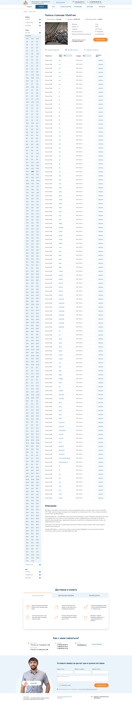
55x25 (32, 446)
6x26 (37, 80)
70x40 (32, 503)
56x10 (27, 458)
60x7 (37, 464)
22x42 (37, 298)
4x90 (27, 41)
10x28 (37, 165)
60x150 (27, 479)
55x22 (27, 446)
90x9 (37, 536)
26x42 (37, 322)
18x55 (37, 262)
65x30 (37, 491)
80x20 (37, 515)
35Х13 (60, 410)
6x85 (27, 99)
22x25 (37, 289)
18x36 (37, 256)
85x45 (32, 533)
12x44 (37, 204)
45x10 (27, 406)
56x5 (32, 452)
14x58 (37, 225)
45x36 (32, 419)
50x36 (32, 437)
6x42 (27, 90)
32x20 (27, 343)
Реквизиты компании (92, 49)
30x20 (37, 340)
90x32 (32, 542)
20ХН (60, 251)
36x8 (27, 370)
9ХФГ (60, 370)
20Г (60, 156)
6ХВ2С (60, 374)
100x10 (27, 554)
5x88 (37, 71)
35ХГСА (61, 295)
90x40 (27, 545)
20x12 (27, 271)
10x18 (32, 162)
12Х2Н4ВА (61, 315)
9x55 (32, 159)
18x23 (32, 250)
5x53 (32, 65)
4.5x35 (37, 53)
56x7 (27, 455)
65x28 (32, 491)
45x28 (27, 416)
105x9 (27, 557)
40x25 (27, 391)
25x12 (37, 310)
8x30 (37, 129)
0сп (60, 60)
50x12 (37, 428)
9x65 (27, 162)
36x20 (37, 376)
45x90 (27, 422)
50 (59, 120)
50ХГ (60, 183)
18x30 (37, 253)
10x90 (37, 177)
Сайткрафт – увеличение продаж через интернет (101, 697)
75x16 (27, 506)
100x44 (37, 554)
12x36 (37, 201)
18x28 (32, 253)
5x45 (37, 62)
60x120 (37, 476)
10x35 (37, 168)
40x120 (37, 394)
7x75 (32, 117)
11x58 (32, 189)
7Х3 (60, 362)
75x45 (27, 515)
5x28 (27, 59)
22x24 (32, 289)
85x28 (37, 527)
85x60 (32, 536)
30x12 (32, 337)
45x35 (27, 419)
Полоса (41, 6)
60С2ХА (61, 354)
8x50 (27, 138)
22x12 (27, 289)
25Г (60, 160)
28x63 (32, 331)
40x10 (37, 382)
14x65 (27, 228)
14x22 (37, 213)
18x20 (32, 247)
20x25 (27, 274)
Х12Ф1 (60, 494)
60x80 (27, 476)
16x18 (27, 231)
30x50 (27, 346)
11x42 (37, 186)
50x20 (37, 397)
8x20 (27, 126)
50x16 (32, 431)
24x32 (37, 304)
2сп (60, 68)
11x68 (32, 192)
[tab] (37, 595)
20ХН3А (61, 275)
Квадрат (29, 6)
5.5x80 (32, 77)
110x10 (32, 560)
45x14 (27, 409)
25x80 (37, 319)
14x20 (32, 213)
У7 (59, 466)
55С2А (60, 339)
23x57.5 (32, 304)
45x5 (32, 400)
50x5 (32, 422)
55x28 (27, 449)
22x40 (32, 298)
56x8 (32, 455)
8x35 (32, 132)
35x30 (27, 361)
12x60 (27, 210)
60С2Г (60, 347)
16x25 (27, 234)
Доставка (90, 6)
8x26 (27, 129)
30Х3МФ (61, 227)
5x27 (37, 56)
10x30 (27, 168)
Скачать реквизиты (97, 644)
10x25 (32, 165)
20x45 (32, 280)
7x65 (37, 114)
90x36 (37, 542)
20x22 (32, 271)
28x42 (32, 328)
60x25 (32, 470)
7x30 (27, 108)
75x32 (27, 512)
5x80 (27, 71)
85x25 (32, 527)
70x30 (32, 500)
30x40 (32, 343)
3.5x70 (37, 38)
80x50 (37, 524)
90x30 (27, 542)
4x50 (27, 47)
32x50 (27, 355)
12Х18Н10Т (62, 454)
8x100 (37, 144)
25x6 (37, 307)
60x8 (27, 467)
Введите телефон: (80, 669)
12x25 (27, 198)
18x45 (37, 259)
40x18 (32, 388)
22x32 (27, 295)
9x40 (32, 153)
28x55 (27, 331)
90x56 (27, 548)
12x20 (32, 195)
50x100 (27, 440)
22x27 (27, 292)
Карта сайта (60, 697)
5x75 (37, 68)
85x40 (27, 533)
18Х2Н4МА (61, 311)
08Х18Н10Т (62, 450)
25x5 (32, 307)
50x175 (27, 443)
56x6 (37, 452)
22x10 (37, 286)
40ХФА (60, 231)
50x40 (37, 437)
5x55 (37, 65)
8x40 (32, 135)
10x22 (27, 165)
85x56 (27, 536)
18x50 (32, 262)
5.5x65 (37, 74)
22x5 (37, 283)
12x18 (27, 195)
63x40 (27, 488)
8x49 (37, 135)
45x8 (32, 403)
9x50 (27, 159)
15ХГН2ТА (61, 299)
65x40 (37, 494)
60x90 (32, 476)
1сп (60, 64)
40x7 (37, 379)
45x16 (32, 409)
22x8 (32, 286)
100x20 (32, 554)
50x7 (27, 425)
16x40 (32, 237)
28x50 (37, 328)
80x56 (27, 527)
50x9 (37, 425)
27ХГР (60, 211)
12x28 (32, 198)
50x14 (27, 431)
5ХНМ (60, 382)
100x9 (37, 551)
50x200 (32, 443)
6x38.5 (27, 87)
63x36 (37, 485)
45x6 (37, 400)
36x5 (27, 367)
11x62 (37, 189)
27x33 (27, 325)
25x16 (32, 313)
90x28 (37, 539)
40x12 (32, 385)
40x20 (37, 388)
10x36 (27, 171)
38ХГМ (60, 203)
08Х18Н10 (61, 446)
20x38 (37, 277)
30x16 (27, 340)
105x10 (32, 557)
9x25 (27, 150)
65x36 (32, 494)
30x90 (37, 346)
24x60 (27, 307)
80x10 (32, 515)
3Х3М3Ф (61, 390)
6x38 (37, 84)
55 (59, 124)
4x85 (32, 53)
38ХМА (60, 223)
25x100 (32, 322)
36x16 (27, 376)
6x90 (32, 99)
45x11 (32, 406)
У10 (60, 474)
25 (59, 100)
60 (59, 128)
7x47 (32, 111)
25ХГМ (60, 199)
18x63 (27, 265)
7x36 (32, 108)
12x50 (32, 207)
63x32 (27, 485)
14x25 (27, 216)
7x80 (37, 117)
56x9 (37, 455)
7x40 (37, 108)
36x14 (37, 373)
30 (59, 104)
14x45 (37, 222)
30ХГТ (60, 195)
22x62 (27, 304)
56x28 (37, 461)
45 (59, 116)
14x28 (37, 216)
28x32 (32, 325)
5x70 (32, 68)
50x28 (27, 434)
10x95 (27, 180)
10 (59, 88)
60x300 (27, 482)
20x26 (32, 274)
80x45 (32, 524)
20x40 (27, 280)
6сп (60, 84)
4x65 (32, 50)
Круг (53, 6)
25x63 (32, 319)
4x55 (37, 47)
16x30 (37, 234)
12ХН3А (61, 271)
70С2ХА (61, 358)
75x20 (32, 506)
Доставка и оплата (73, 49)
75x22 (37, 506)
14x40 (27, 222)
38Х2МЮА (61, 327)
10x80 (32, 177)
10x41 (37, 171)
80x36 (37, 521)
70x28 (27, 500)
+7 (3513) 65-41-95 (62, 648)
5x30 (32, 59)
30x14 (37, 337)
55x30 (32, 449)
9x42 (27, 156)
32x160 (32, 355)
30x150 (37, 349)
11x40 (32, 186)
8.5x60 (27, 147)
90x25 (32, 539)
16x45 (27, 240)
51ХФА (60, 239)
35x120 (32, 364)
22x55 (37, 301)
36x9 (32, 370)
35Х (60, 140)
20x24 (37, 271)
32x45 (37, 352)
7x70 (27, 117)
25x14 (27, 313)
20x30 (27, 277)
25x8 (27, 310)
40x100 (32, 394)
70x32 (37, 500)
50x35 (27, 437)
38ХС (60, 219)
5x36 (37, 59)
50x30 (32, 434)
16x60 (37, 240)
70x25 (37, 497)
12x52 (37, 207)
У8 (59, 470)
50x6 (37, 422)
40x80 (27, 394)
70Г (60, 335)
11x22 (32, 183)
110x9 (27, 560)
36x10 (37, 370)
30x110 (32, 349)
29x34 (37, 331)
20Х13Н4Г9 (62, 422)
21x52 (32, 283)
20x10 (37, 268)
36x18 (32, 376)
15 (59, 92)
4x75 (27, 53)
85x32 (32, 530)
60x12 (32, 467)
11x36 (27, 186)
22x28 (32, 292)
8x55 (32, 138)
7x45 (27, 111)
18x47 (27, 262)
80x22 (27, 518)
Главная (25, 11)
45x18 (37, 409)
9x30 (37, 150)
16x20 (32, 231)
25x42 (27, 316)
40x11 (27, 385)
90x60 (32, 548)
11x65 (27, 192)
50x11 (32, 428)
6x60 (32, 93)
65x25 (27, 491)
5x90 (27, 74)
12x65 (32, 210)
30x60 (32, 346)
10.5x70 (37, 180)
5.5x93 (37, 77)
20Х (60, 136)
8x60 (37, 138)
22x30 (37, 292)
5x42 (32, 62)
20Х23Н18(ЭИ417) (63, 462)
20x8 (32, 268)
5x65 (27, 68)
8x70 (32, 141)
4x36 (37, 41)
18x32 (27, 256)
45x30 (32, 416)
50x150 (32, 440)
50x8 (32, 425)
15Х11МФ (61, 398)
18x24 (37, 250)
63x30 (37, 482)
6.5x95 (32, 102)
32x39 (27, 352)
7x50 (37, 111)
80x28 (37, 518)
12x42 (32, 204)
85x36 (37, 530)
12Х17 (60, 442)
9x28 (32, 150)
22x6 (27, 286)
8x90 (32, 144)
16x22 (37, 231)
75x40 (37, 512)
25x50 (37, 316)
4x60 (27, 50)
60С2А (60, 343)
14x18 (27, 213)
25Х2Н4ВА (61, 323)
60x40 (37, 473)
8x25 (37, 126)
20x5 (37, 265)
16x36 (27, 237)
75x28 (32, 509)
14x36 (37, 219)
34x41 (27, 358)
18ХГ (60, 179)
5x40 (27, 62)
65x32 (27, 494)
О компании (78, 6)
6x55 (27, 93)
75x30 (37, 509)
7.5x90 (32, 123)
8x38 (27, 135)
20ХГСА (61, 283)
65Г (60, 331)
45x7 (27, 403)
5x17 (27, 56)
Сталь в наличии (65, 6)
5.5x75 (27, 77)
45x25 (37, 413)
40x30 (32, 391)
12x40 (27, 204)
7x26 (32, 105)
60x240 (37, 479)
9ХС (60, 386)
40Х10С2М (61, 394)
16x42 (37, 237)
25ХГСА (61, 287)
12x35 (32, 201)
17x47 (27, 247)
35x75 (37, 361)
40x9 (32, 382)
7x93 (37, 120)
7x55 (27, 114)
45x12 (37, 406)
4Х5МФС (61, 378)
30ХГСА (61, 291)
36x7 (37, 367)
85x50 (37, 533)
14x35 (32, 219)
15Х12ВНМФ (62, 430)
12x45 (27, 207)
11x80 (37, 192)
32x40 (32, 352)
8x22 (32, 126)
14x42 (32, 222)
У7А (60, 478)
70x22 (32, 497)
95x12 (32, 551)
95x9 (37, 548)
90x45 (32, 545)
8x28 (32, 129)
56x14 (27, 461)
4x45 (37, 44)
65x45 (27, 497)
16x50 (32, 240)
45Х (60, 148)
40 (59, 112)
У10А (60, 486)
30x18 (32, 340)
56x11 (32, 458)
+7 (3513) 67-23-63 (62, 646)
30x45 (37, 343)
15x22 (32, 228)
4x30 (32, 41)
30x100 (27, 349)
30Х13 (60, 406)
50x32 (37, 434)
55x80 (27, 452)
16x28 (32, 234)
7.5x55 (27, 123)
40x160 (27, 397)
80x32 (32, 521)
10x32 (32, 168)
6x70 (27, 96)
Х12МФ (60, 498)
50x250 (37, 443)
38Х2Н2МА (61, 303)
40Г (60, 171)
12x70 (37, 210)
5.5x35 (32, 74)
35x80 (27, 364)
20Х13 (60, 402)
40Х (60, 144)
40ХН (60, 255)
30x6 (32, 334)
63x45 (32, 488)
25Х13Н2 (61, 434)
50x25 (37, 431)
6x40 (37, 87)
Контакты (102, 6)
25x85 (27, 322)
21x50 (27, 283)
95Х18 (60, 418)
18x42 (32, 259)
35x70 (32, 361)
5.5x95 (27, 80)
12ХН (60, 247)
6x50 (37, 90)
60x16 (37, 467)
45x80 (37, 419)
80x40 (27, 524)
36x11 (27, 373)
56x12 (37, 458)
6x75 (32, 96)
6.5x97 (37, 102)
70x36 (27, 503)
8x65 (27, 141)
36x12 (32, 373)
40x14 (37, 385)
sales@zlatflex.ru (79, 2)
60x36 (32, 473)
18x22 (27, 250)
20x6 (27, 268)
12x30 (37, 198)
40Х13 (60, 414)
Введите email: (96, 669)
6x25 (32, 80)
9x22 (37, 147)
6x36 (32, 84)
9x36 (27, 153)
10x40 (32, 171)
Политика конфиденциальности (64, 696)
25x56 (27, 319)
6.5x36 (27, 102)
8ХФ (60, 366)
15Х (60, 132)
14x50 (27, 225)
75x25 (27, 509)
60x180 (32, 479)
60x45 (32, 482)
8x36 (37, 132)
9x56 (37, 159)
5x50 (27, 65)
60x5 (27, 464)
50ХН (60, 263)
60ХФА (60, 243)
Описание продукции (53, 49)
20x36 (32, 277)
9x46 (37, 156)
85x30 (27, 530)
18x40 (27, 259)
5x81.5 (32, 71)
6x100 (37, 99)
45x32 (37, 416)
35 (59, 108)
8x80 (27, 144)
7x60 (32, 114)
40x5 (27, 379)
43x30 (27, 400)
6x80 (37, 96)
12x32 (27, 201)
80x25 (32, 518)
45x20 (27, 413)
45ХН (60, 259)
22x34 (32, 295)
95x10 (27, 551)
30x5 (27, 334)
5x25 (32, 56)
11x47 (27, 189)
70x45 (37, 503)
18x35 (32, 256)
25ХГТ (60, 191)
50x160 (37, 440)
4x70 (37, 50)
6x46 (32, 90)
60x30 (37, 470)
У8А (60, 482)
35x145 (37, 364)
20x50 (37, 280)
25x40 (37, 313)
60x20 (27, 470)
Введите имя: (61, 669)
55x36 (37, 449)
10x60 (32, 174)
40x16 (27, 388)
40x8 (27, 382)
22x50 (32, 301)
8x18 (37, 123)
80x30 (27, 521)
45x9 (37, 403)
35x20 (32, 358)
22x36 (37, 295)
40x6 (32, 379)
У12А (60, 490)
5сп (60, 80)
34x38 (37, 355)
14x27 (32, 216)
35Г (60, 167)
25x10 (32, 310)
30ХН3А (61, 279)
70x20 (32, 485)
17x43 (37, 243)
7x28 (37, 105)
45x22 (32, 413)
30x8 (37, 334)
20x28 (37, 274)
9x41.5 (37, 153)
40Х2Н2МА (61, 307)
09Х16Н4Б (61, 426)
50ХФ (60, 267)
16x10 (37, 228)
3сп (60, 72)
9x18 (32, 147)
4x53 (32, 47)
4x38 (27, 44)
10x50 (27, 174)
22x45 (27, 301)
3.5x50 (27, 38)
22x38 (27, 298)
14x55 (32, 225)
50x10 (27, 428)
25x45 (32, 316)
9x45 (32, 156)
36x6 (32, 367)
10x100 (32, 180)
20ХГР (60, 207)
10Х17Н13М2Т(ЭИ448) (64, 458)
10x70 (27, 177)
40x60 (37, 391)
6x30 (27, 84)
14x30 (27, 219)
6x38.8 (32, 87)
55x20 (37, 446)
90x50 (37, 545)
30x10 (27, 337)
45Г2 (60, 175)
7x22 (27, 105)
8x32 (27, 132)
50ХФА (60, 235)
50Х (60, 152)
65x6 (37, 488)
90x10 (27, 539)
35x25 (37, 358)
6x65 (37, 93)
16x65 (27, 243)
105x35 (37, 557)
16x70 (32, 243)
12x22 (37, 195)
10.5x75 (27, 183)
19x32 (32, 265)
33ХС (60, 215)
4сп (60, 76)
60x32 (27, 473)
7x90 (32, 120)
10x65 (37, 174)
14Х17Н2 (61, 438)
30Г (60, 163)
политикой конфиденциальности (88, 689)
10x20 (37, 162)
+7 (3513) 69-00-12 (95, 2)
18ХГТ (60, 187)
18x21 (37, 247)
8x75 (37, 141)
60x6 (32, 464)
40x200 (32, 397)
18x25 (27, 253)
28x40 (27, 328)
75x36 (32, 512)
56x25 (32, 461)
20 (59, 96)
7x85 (27, 120)
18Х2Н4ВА (61, 319)
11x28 (37, 183)
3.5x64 (32, 38)
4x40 (32, 44)
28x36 (37, 325)
